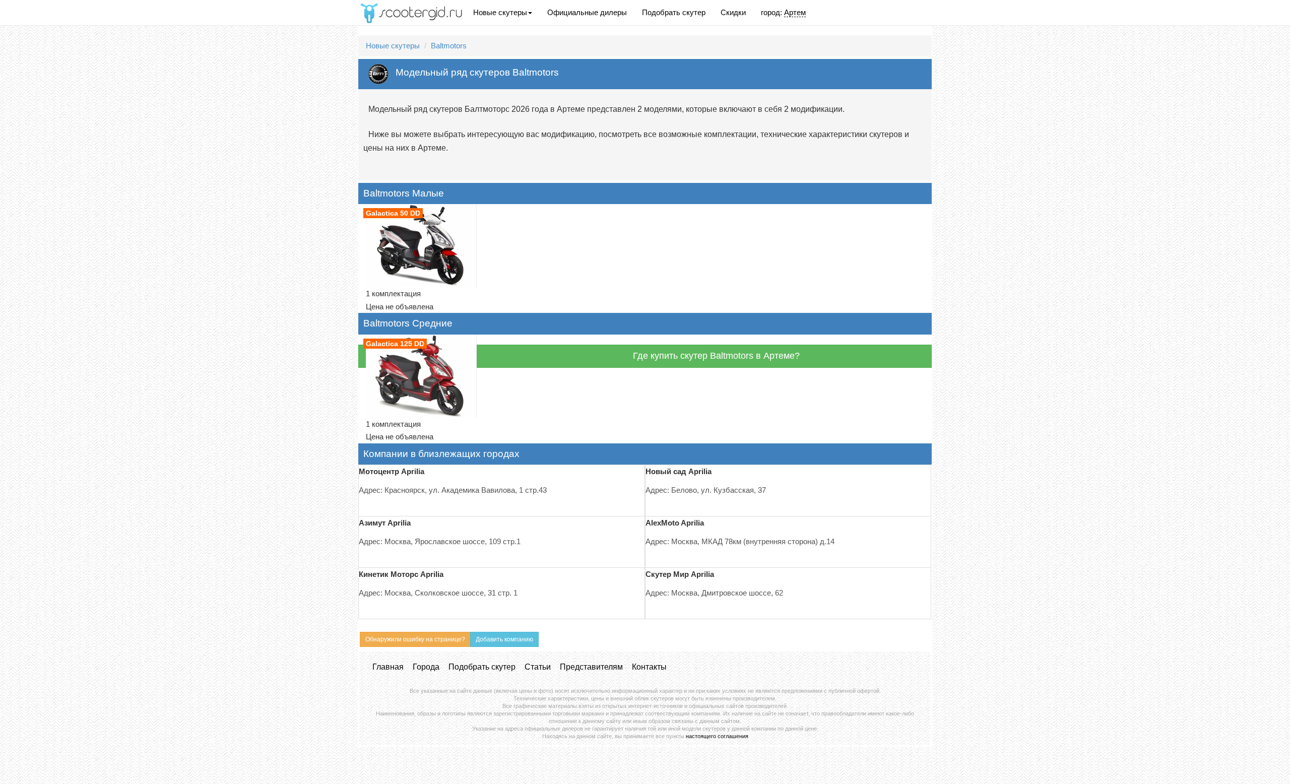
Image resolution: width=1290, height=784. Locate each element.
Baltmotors (449, 45)
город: (783, 12)
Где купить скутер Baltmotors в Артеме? (716, 356)
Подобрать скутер (673, 12)
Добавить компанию (504, 639)
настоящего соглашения (717, 736)
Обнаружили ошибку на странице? (415, 639)
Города (426, 667)
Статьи (538, 667)
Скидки (733, 12)
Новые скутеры (500, 12)
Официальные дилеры (587, 12)
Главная (388, 667)
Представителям (591, 667)
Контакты (649, 667)
